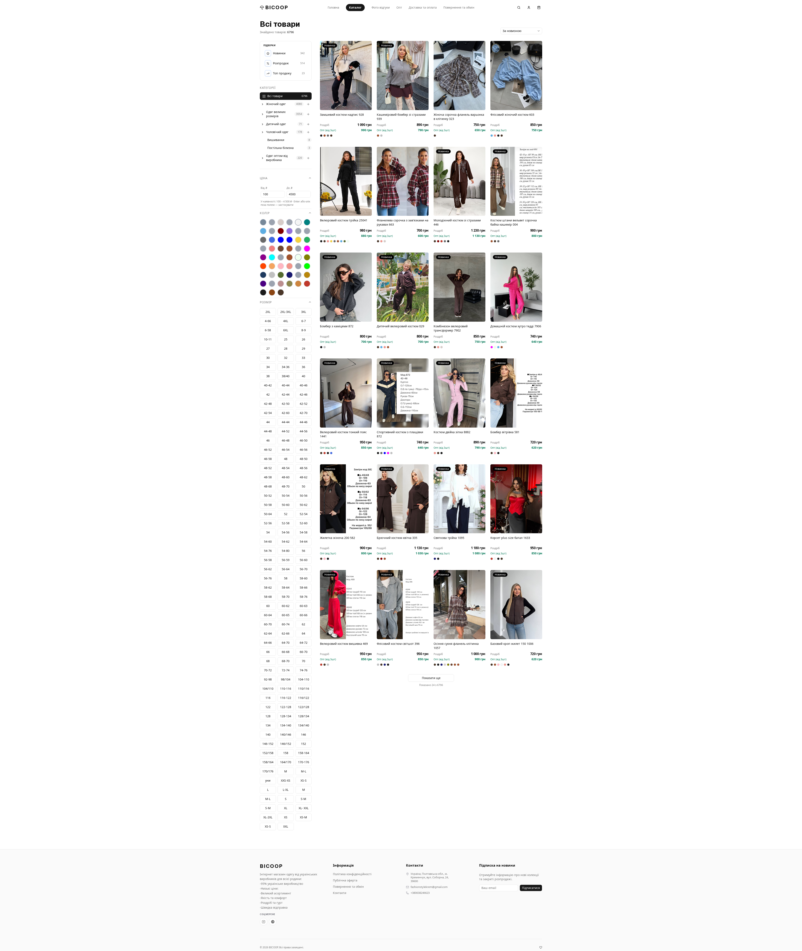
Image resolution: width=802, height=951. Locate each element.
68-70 (285, 661)
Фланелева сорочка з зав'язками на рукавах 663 (402, 222)
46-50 (303, 441)
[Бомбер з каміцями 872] (346, 287)
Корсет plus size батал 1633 (510, 538)
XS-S (268, 827)
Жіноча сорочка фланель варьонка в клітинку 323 (459, 117)
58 (285, 578)
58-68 (268, 597)
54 (268, 533)
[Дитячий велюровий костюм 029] (403, 287)
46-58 (268, 459)
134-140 (285, 726)
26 (303, 340)
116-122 (285, 698)
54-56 (285, 533)
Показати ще (431, 678)
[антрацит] (263, 222)
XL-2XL (267, 817)
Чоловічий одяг (277, 132)
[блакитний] (263, 231)
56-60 (303, 560)
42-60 (285, 413)
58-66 (303, 588)
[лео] (298, 248)
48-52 (268, 468)
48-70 (285, 487)
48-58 (268, 477)
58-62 (268, 588)
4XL (285, 321)
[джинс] (272, 240)
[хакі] (289, 284)
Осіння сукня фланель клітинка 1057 (456, 646)
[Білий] (298, 222)
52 (285, 514)
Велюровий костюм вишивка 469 (344, 644)
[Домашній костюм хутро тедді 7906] (516, 287)
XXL (285, 827)
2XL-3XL (285, 312)
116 (267, 698)
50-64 (268, 514)
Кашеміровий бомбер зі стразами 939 (401, 117)
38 (268, 376)
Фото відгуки (381, 7)
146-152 (267, 744)
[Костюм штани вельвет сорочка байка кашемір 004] (516, 181)
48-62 (303, 477)
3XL (303, 312)
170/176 (267, 771)
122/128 (303, 707)
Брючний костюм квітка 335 (397, 538)
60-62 (285, 606)
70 (303, 661)
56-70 (303, 569)
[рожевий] (289, 266)
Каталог (355, 7)
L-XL (285, 790)
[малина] (307, 248)
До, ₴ (289, 188)
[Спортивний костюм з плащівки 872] (403, 393)
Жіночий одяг (276, 104)
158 (285, 753)
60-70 (268, 624)
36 (303, 367)
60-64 (268, 615)
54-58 (303, 533)
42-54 (268, 413)
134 (267, 726)
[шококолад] (272, 292)
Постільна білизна (280, 148)
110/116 (303, 689)
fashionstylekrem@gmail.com (429, 887)
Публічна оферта (345, 880)
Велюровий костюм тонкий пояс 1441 (343, 434)
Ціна (264, 178)
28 (285, 349)
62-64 (268, 634)
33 (303, 358)
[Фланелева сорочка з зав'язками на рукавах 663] (403, 181)
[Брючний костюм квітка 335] (403, 498)
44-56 (303, 431)
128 (267, 716)
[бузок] (289, 231)
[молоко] (298, 257)
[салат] (307, 266)
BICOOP (276, 7)
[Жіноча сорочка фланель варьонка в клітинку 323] (459, 75)
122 (267, 707)
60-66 (303, 615)
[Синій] (263, 275)
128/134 (303, 716)
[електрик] (289, 240)
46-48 (285, 441)
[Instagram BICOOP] (263, 922)
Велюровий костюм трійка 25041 (343, 220)
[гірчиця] (307, 231)
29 (303, 349)
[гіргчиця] (298, 231)
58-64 (285, 588)
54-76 (268, 551)
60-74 (285, 624)
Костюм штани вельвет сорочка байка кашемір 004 (513, 222)
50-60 (285, 505)
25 (285, 340)
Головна (333, 7)
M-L (267, 799)
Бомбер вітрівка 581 (504, 432)
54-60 (268, 542)
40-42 (268, 385)
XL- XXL (303, 808)
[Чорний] (263, 292)
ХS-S (304, 781)
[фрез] (280, 284)
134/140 (303, 726)
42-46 (303, 395)
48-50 (303, 459)
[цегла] (298, 284)
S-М (303, 799)
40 (303, 376)
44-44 (285, 422)
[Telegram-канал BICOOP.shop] (273, 922)
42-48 (268, 404)
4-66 (268, 321)
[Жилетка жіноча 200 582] (346, 498)
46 (268, 441)
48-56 (303, 468)
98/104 (285, 680)
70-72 (268, 670)
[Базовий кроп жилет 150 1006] (516, 604)
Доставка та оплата (423, 7)
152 (303, 744)
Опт (399, 7)
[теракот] (298, 275)
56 (303, 551)
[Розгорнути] (262, 104)
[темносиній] (289, 275)
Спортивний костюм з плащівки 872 (400, 434)
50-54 (285, 496)
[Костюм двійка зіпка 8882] (459, 393)
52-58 (285, 523)
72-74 (285, 670)
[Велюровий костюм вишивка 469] (346, 604)
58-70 (285, 597)
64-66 (268, 643)
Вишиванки (275, 140)
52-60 (303, 523)
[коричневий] (280, 248)
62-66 (285, 634)
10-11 (268, 340)
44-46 (303, 422)
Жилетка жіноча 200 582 (337, 538)
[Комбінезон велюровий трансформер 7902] (459, 287)
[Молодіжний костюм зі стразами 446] (459, 181)
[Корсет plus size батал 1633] (516, 498)
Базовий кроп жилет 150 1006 (511, 644)
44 (268, 422)
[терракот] (307, 275)
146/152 (285, 744)
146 (303, 735)
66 (268, 652)
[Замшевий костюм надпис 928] (346, 75)
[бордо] (280, 231)
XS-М (303, 817)
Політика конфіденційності (352, 874)
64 (303, 634)
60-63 (303, 606)
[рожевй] (298, 266)
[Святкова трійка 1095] (459, 498)
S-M (268, 808)
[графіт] (263, 240)
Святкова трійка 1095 (449, 538)
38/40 (285, 376)
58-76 (303, 597)
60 (268, 606)
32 (285, 358)
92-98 (268, 680)
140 (267, 735)
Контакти (339, 893)
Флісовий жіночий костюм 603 (512, 115)
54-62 (285, 542)
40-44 (285, 385)
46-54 (285, 450)
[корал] (263, 248)
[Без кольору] (289, 222)
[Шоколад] (280, 292)
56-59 (285, 560)
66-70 (303, 652)
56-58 (268, 560)
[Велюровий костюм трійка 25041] (346, 181)
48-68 (268, 487)
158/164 (267, 762)
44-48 (268, 431)
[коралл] (272, 248)
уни (267, 781)
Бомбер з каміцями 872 (336, 326)
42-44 (285, 395)
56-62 (268, 569)
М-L (303, 771)
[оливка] (307, 257)
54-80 (285, 551)
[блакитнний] (272, 231)
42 (268, 395)
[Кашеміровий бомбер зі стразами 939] (403, 75)
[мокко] (289, 257)
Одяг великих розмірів (276, 114)
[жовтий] (298, 240)
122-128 (285, 707)
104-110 (303, 680)
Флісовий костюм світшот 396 (398, 644)
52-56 (268, 523)
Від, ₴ (264, 188)
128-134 (285, 716)
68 (268, 661)
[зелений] (307, 240)
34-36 (285, 367)
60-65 (285, 615)
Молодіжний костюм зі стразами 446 (457, 222)
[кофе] (289, 248)
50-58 (268, 505)
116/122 (303, 698)
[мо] (280, 257)
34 (268, 367)
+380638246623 (420, 893)
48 (285, 459)
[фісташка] (272, 284)
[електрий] (280, 240)
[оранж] (263, 266)
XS (285, 817)
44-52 (285, 431)
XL (285, 808)
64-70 (285, 643)
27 (268, 349)
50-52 (268, 496)
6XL (285, 330)
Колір (265, 213)
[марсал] (263, 257)
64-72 (303, 643)
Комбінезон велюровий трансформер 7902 (451, 328)
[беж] (280, 222)
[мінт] (272, 257)
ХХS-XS (285, 781)
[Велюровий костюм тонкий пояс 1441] (346, 393)
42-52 (303, 404)
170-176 (303, 762)
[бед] (272, 222)
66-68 (285, 652)
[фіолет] (263, 284)
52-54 (303, 514)
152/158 (267, 753)
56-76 (268, 578)
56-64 (285, 569)
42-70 (303, 413)
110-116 (285, 689)
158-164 (303, 753)
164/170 (285, 762)
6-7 (303, 321)
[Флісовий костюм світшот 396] (403, 604)
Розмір (266, 302)
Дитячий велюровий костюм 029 (400, 326)
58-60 (303, 578)
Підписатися (531, 888)
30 (268, 358)
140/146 (285, 735)
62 (303, 624)
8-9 (303, 330)
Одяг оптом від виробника (277, 158)
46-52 (268, 450)
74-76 (303, 670)
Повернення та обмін (458, 7)
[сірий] (272, 275)
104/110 (267, 689)
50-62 (303, 505)
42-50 (285, 404)
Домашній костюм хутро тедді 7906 (515, 326)
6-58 (268, 330)
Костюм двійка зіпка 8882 (452, 432)
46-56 (303, 450)
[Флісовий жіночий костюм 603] (516, 75)
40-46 (303, 385)
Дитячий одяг (276, 124)
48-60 (285, 477)
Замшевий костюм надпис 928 (342, 115)
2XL (267, 312)
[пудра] (280, 266)
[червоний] (307, 284)
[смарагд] (280, 275)
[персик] (272, 266)
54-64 (303, 542)
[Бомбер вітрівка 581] (516, 393)
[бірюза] (307, 222)
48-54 (285, 468)
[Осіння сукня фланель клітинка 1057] (459, 604)
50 (303, 487)
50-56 (303, 496)
